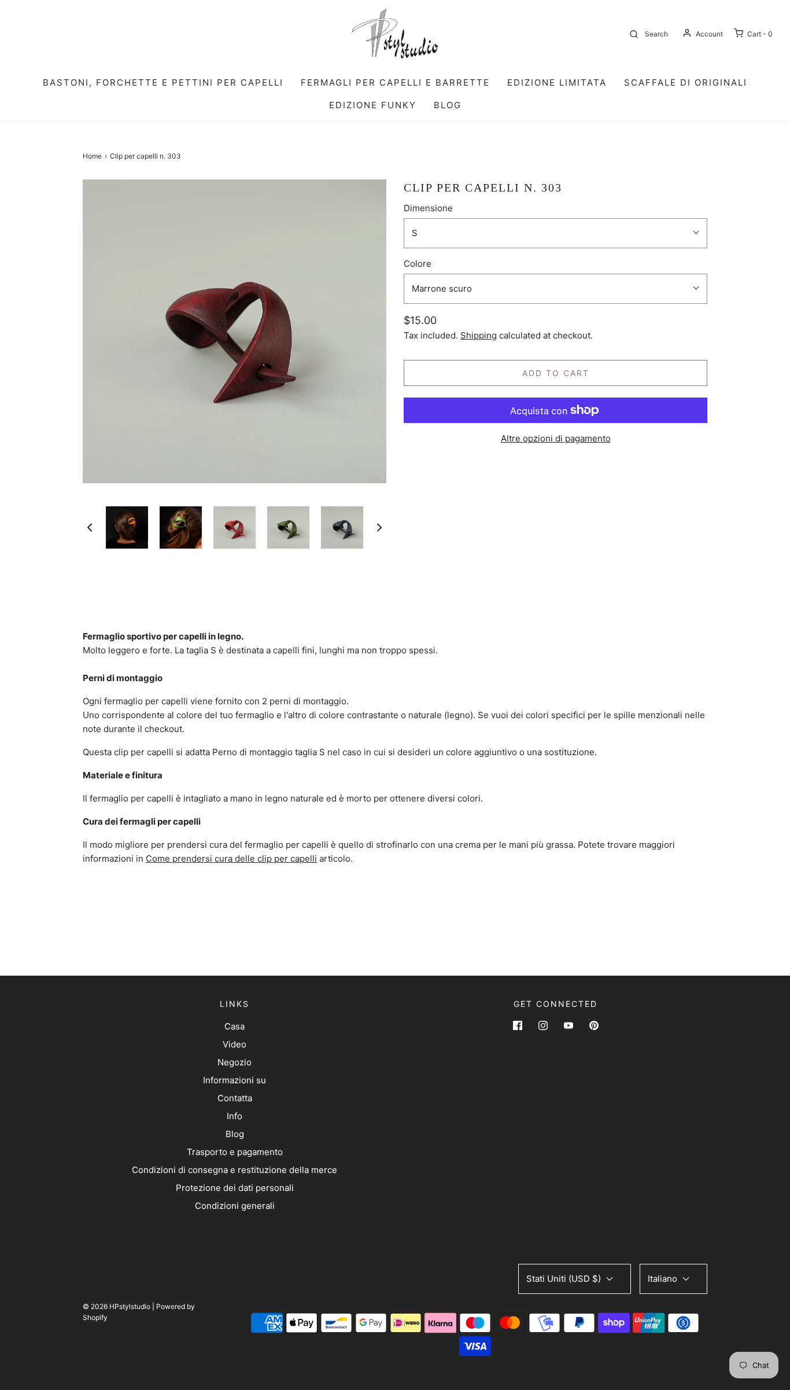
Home (92, 156)
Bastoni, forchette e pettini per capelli (163, 82)
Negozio (234, 1062)
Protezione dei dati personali (235, 1187)
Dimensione (428, 208)
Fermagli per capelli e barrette (395, 82)
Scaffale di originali (685, 82)
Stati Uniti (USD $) (564, 1278)
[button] (90, 527)
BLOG (448, 105)
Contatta (234, 1098)
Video (234, 1044)
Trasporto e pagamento (235, 1151)
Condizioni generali (235, 1205)
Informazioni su (234, 1080)
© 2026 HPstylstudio (116, 1306)
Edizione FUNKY (372, 105)
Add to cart (555, 373)
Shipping (478, 335)
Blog (235, 1133)
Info (234, 1115)
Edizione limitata (557, 82)
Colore (417, 263)
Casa (234, 1026)
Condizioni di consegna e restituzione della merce (234, 1169)
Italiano (664, 1278)
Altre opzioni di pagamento (556, 438)
